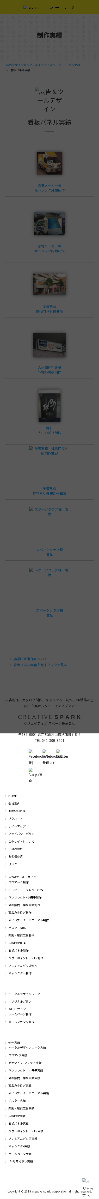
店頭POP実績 (16, 1116)
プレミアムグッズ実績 (22, 1138)
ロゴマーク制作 (18, 882)
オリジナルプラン (19, 1001)
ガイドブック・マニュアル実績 (28, 1093)
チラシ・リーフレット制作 (25, 890)
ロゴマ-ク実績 (17, 1055)
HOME (12, 796)
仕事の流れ (15, 849)
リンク (12, 864)
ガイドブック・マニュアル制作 (28, 920)
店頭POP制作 (16, 943)
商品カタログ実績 (19, 1085)
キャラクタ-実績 (19, 1146)
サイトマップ (17, 826)
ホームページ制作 (19, 1014)
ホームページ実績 (19, 1154)
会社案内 (14, 803)
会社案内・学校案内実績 (24, 1078)
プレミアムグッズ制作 (22, 966)
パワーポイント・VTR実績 (25, 1131)
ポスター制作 (17, 928)
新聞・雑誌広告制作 (21, 935)
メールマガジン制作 (21, 1022)
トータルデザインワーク (24, 994)
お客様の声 (15, 856)
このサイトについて (21, 841)
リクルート (15, 819)
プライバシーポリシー (22, 834)
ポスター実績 (17, 1101)
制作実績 (14, 1042)
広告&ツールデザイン (22, 877)
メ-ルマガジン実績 (20, 1161)
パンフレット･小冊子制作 (25, 897)
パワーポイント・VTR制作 (25, 958)
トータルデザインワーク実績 (27, 1047)
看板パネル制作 (18, 950)
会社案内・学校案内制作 (24, 905)
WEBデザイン (17, 1009)
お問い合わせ (17, 811)
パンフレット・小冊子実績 (25, 1070)
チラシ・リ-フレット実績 (25, 1063)
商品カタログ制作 (19, 912)
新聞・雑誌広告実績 (21, 1108)
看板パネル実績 (18, 1123)
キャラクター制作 (19, 973)
